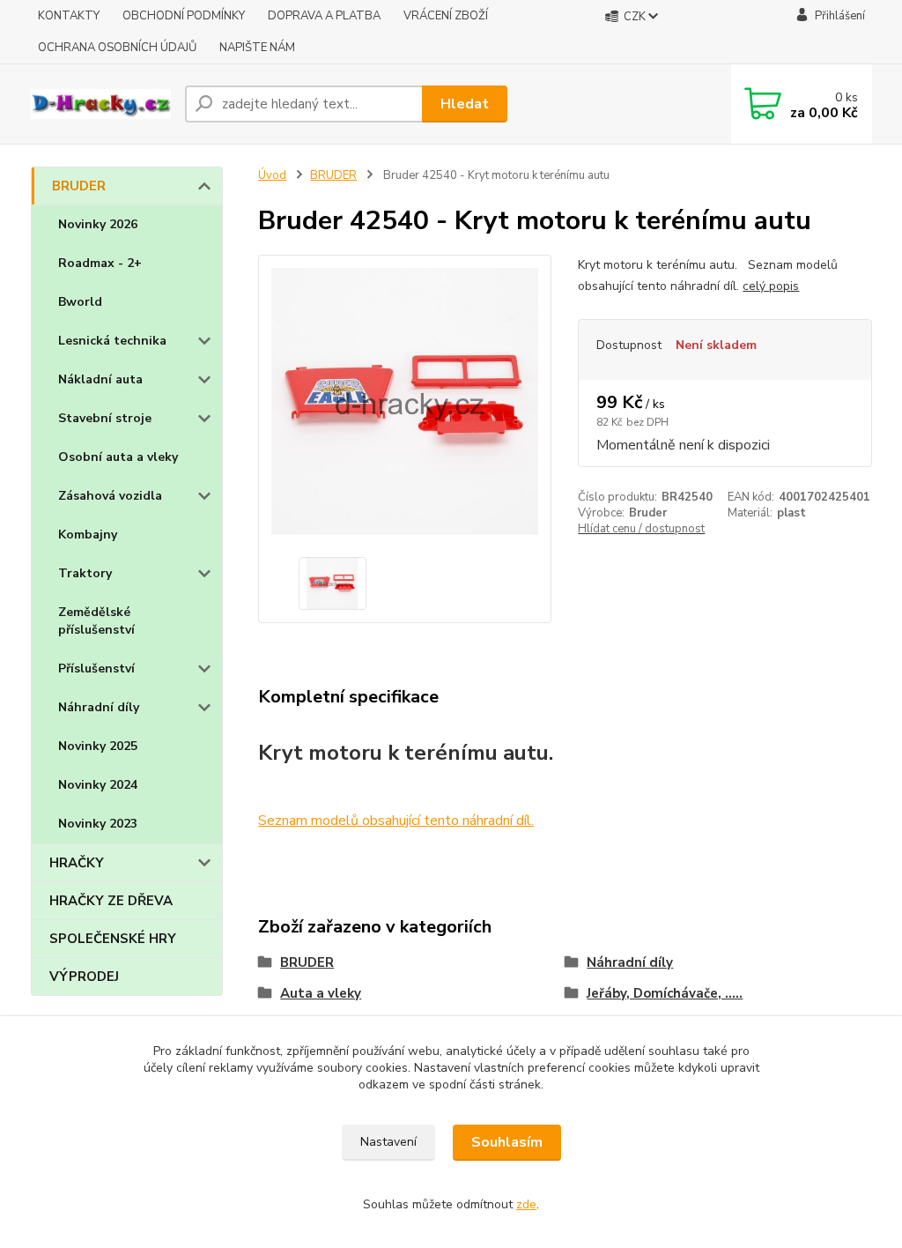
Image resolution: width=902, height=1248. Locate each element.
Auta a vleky (320, 993)
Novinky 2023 (97, 823)
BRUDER (79, 186)
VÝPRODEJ (84, 976)
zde (526, 1204)
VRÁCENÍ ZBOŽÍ (445, 16)
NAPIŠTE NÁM (257, 48)
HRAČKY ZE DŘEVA (111, 901)
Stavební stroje (105, 418)
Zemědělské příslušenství (96, 621)
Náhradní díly (98, 707)
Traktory (85, 573)
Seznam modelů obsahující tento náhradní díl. (396, 820)
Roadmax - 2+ (100, 263)
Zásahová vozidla (110, 495)
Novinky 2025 (97, 746)
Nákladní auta (100, 379)
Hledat (464, 104)
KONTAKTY (69, 16)
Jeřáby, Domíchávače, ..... (665, 993)
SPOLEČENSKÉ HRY (112, 938)
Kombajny (87, 534)
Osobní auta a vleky (118, 457)
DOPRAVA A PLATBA (324, 16)
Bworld (80, 301)
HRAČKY (76, 863)
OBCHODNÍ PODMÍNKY (183, 16)
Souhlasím (507, 1142)
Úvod (272, 175)
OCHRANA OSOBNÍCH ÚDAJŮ (117, 48)
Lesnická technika (112, 340)
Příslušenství (96, 668)
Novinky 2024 (97, 784)
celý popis (771, 286)
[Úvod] (101, 103)
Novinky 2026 (97, 224)
